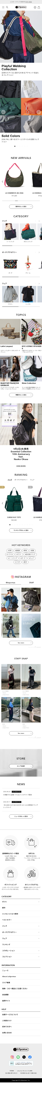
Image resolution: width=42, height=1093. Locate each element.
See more (21, 643)
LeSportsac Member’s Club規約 (24, 1071)
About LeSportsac (9, 976)
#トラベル (10, 554)
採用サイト (6, 1001)
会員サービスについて (10, 1015)
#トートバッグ (12, 558)
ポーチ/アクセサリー (21, 480)
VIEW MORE (21, 466)
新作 (3, 908)
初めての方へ (7, 1027)
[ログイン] (35, 7)
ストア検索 (6, 983)
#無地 (25, 550)
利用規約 (12, 1071)
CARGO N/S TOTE (14, 517)
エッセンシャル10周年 (10, 914)
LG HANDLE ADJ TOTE (14, 193)
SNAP (31, 583)
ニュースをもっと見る (21, 816)
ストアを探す (21, 766)
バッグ (10, 480)
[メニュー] (3, 7)
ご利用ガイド (7, 1021)
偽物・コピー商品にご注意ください (14, 989)
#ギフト (18, 554)
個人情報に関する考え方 (11, 1073)
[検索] (7, 7)
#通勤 (32, 550)
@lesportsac (10, 583)
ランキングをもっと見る (21, 530)
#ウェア (31, 558)
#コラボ (17, 562)
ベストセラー (7, 920)
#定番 (10, 550)
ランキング (6, 944)
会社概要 (5, 995)
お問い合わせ (7, 1033)
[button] (3, 112)
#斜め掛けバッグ (30, 554)
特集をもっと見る (21, 395)
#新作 (25, 562)
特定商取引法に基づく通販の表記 (28, 1073)
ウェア (32, 480)
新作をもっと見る (21, 206)
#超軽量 (17, 550)
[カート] (39, 7)
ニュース (5, 970)
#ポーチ (23, 558)
